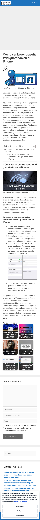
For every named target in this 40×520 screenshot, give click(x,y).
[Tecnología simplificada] (6, 3)
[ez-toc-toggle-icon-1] (32, 146)
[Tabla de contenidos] (34, 146)
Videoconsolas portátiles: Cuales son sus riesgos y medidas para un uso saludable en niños (19, 474)
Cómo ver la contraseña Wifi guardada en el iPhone (19, 150)
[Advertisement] (20, 28)
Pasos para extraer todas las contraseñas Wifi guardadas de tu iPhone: (20, 156)
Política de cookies (20, 501)
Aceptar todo (20, 506)
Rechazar (20, 511)
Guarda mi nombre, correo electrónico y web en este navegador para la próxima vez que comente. (20, 428)
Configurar (20, 515)
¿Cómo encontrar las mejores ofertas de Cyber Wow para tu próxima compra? (19, 490)
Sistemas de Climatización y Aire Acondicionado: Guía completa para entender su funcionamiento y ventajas (20, 482)
